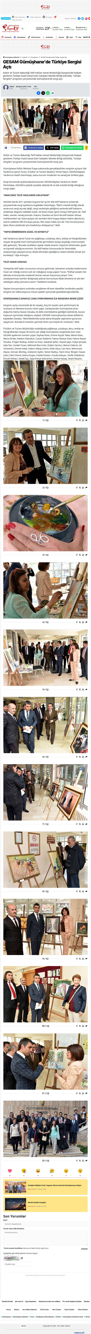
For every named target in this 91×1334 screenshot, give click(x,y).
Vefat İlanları (35, 37)
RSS (24, 1326)
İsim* (5, 1220)
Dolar (56, 27)
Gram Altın (82, 27)
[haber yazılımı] (79, 1332)
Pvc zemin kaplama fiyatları (72, 1301)
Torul (31, 1317)
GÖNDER (84, 1249)
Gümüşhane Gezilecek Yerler (72, 1317)
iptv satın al (19, 1301)
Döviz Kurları (44, 1309)
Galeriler (25, 57)
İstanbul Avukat (7, 1301)
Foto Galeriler (20, 17)
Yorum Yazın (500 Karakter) (13, 1229)
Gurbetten (49, 37)
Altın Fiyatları (56, 1309)
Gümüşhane (21, 37)
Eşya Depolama (30, 1301)
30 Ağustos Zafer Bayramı (44, 1317)
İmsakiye (49, 17)
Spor (71, 37)
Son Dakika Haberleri (30, 1309)
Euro (67, 27)
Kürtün (58, 1317)
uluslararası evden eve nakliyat (49, 1301)
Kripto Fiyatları (69, 1309)
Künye (67, 18)
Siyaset (61, 37)
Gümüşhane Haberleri (12, 57)
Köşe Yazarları (17, 20)
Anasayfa (8, 37)
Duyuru (81, 37)
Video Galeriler (35, 17)
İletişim (73, 18)
